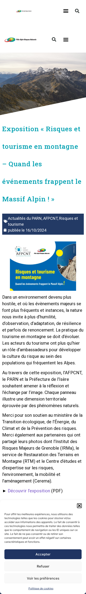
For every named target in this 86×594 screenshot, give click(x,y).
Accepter (43, 554)
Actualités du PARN (25, 218)
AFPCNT (50, 218)
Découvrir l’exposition (29, 490)
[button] (79, 506)
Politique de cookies (40, 588)
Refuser (43, 566)
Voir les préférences (43, 578)
